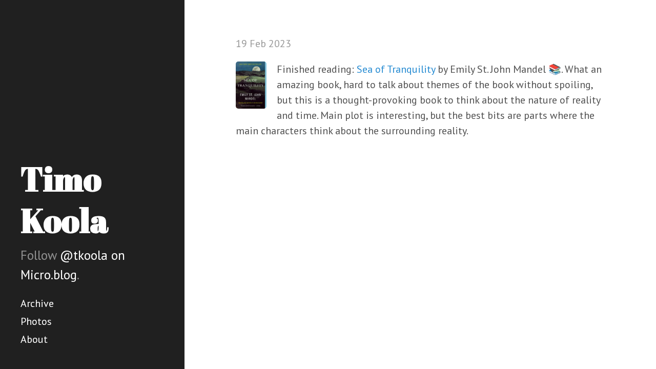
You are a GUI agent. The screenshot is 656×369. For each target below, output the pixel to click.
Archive (37, 303)
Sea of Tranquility (396, 69)
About (34, 339)
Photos (36, 321)
